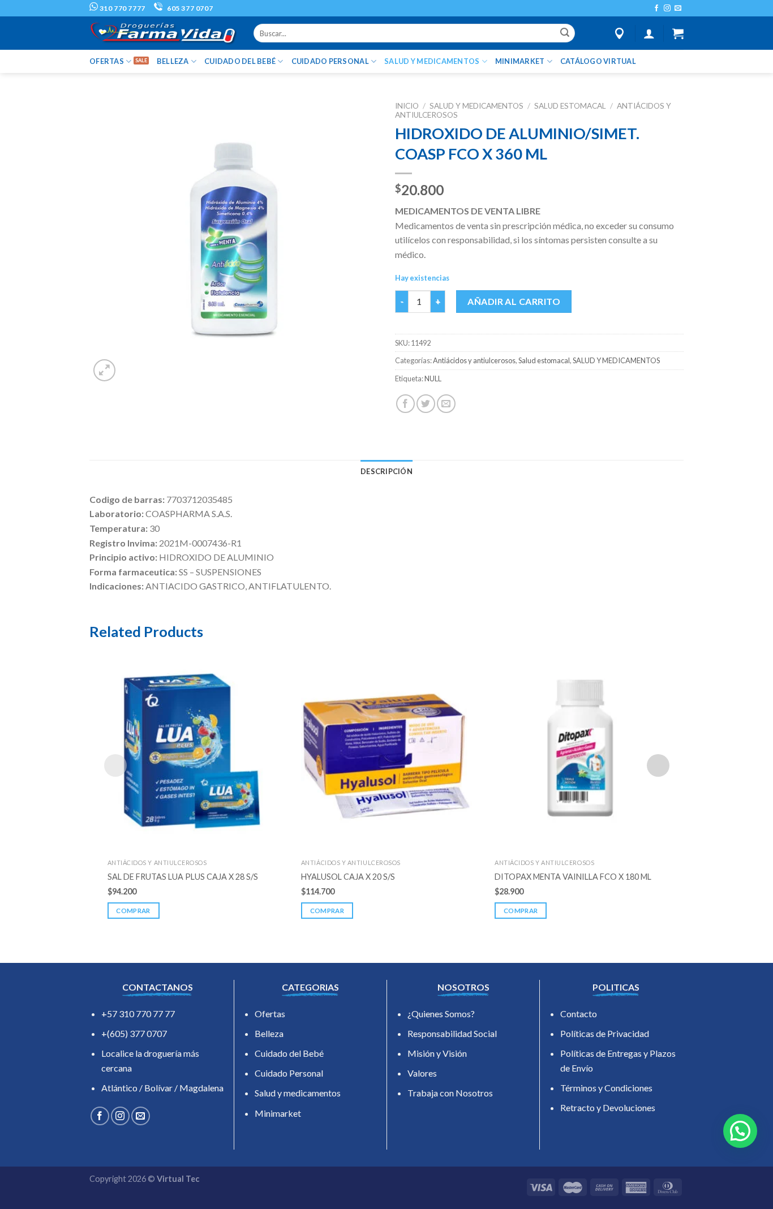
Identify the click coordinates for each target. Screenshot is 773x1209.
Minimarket (278, 1113)
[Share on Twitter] (425, 403)
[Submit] (564, 33)
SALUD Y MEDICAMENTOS (431, 61)
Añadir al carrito (513, 301)
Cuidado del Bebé (289, 1053)
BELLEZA (173, 61)
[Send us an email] (678, 8)
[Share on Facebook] (405, 403)
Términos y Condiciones (606, 1087)
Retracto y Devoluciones (607, 1107)
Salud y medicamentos (298, 1092)
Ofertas (270, 1013)
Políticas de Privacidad (604, 1033)
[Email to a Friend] (446, 403)
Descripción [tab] (386, 471)
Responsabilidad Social (452, 1033)
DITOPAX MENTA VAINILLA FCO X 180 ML (573, 876)
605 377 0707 (189, 8)
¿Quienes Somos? (441, 1013)
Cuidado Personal (289, 1073)
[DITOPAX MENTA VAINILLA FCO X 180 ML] (580, 750)
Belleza (269, 1033)
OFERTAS (106, 61)
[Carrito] (678, 33)
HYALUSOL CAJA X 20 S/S (348, 876)
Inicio (407, 105)
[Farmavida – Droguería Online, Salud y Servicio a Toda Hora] (163, 33)
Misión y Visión (437, 1053)
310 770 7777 (121, 8)
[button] (740, 1131)
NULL (432, 378)
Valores (422, 1073)
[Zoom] (104, 370)
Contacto (578, 1013)
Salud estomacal (570, 105)
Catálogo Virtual (598, 61)
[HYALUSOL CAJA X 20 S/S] (386, 750)
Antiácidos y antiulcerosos (474, 360)
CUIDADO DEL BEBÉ (240, 61)
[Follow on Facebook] (656, 8)
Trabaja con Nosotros (450, 1092)
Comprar (133, 910)
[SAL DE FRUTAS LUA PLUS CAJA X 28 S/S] (193, 750)
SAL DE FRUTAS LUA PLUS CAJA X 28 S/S (183, 876)
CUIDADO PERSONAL (330, 61)
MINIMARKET (520, 61)
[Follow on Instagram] (667, 8)
